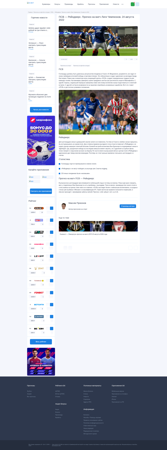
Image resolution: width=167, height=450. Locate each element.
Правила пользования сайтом (93, 420)
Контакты (86, 415)
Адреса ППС (87, 402)
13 (42, 212)
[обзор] (47, 208)
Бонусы (57, 4)
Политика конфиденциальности (94, 423)
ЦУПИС (57, 391)
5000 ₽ (33, 236)
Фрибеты (80, 4)
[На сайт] (51, 208)
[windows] (48, 212)
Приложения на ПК (118, 402)
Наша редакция (88, 428)
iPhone (114, 399)
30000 (32, 248)
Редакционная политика (91, 431)
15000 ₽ (33, 297)
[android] (50, 212)
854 (132, 59)
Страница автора (128, 206)
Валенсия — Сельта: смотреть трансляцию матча (37, 62)
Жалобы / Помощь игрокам (92, 417)
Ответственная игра (90, 425)
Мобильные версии (118, 391)
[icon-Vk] (65, 248)
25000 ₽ (33, 273)
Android (114, 396)
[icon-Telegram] (70, 248)
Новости (116, 4)
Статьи (86, 394)
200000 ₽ (33, 309)
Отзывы (57, 396)
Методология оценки (90, 433)
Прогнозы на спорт (65, 65)
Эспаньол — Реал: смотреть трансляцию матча (37, 45)
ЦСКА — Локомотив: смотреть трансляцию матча (37, 79)
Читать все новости (41, 109)
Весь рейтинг (41, 342)
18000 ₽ (33, 285)
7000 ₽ (33, 224)
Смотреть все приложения (41, 191)
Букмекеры (46, 4)
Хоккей (29, 394)
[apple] (52, 212)
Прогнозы (91, 4)
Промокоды (69, 4)
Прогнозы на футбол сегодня (42, 12)
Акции (57, 409)
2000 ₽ (33, 332)
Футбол (29, 391)
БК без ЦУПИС (60, 394)
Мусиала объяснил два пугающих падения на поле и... (40, 97)
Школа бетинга (88, 391)
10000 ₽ (33, 212)
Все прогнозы (31, 396)
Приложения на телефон (120, 394)
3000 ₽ (33, 260)
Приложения (104, 4)
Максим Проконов (77, 203)
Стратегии (87, 399)
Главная (30, 12)
